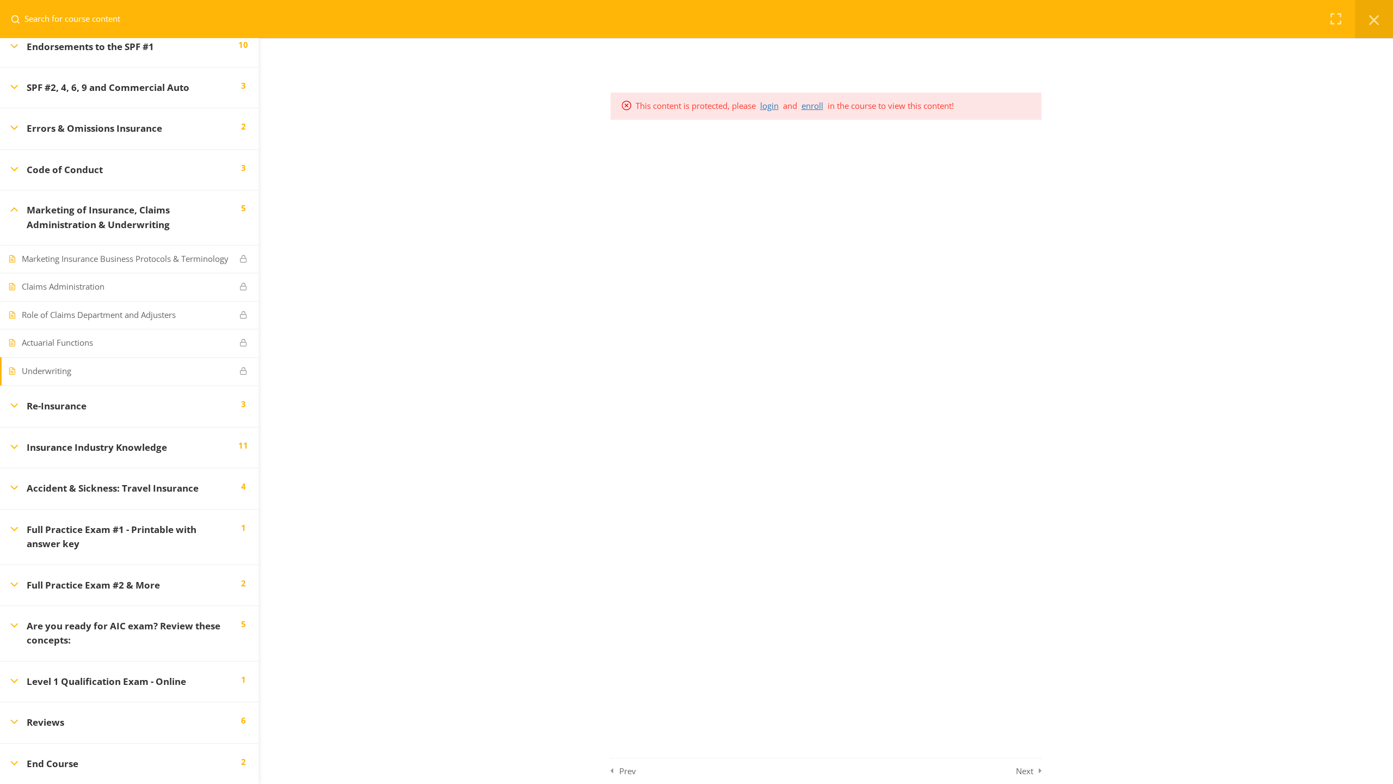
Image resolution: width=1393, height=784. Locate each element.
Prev (627, 770)
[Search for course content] (19, 19)
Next (1024, 770)
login (769, 105)
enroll (812, 105)
